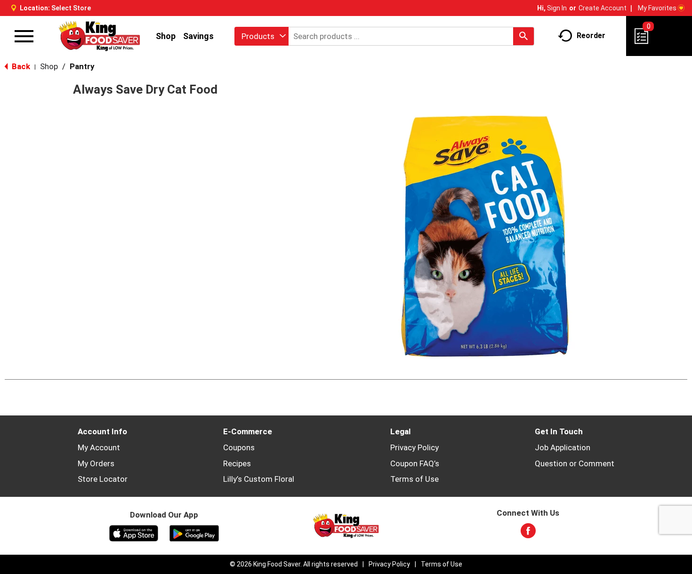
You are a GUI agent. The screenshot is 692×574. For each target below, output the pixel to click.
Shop (166, 36)
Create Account (603, 8)
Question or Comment (574, 463)
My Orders (96, 463)
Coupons (239, 447)
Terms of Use (414, 479)
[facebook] (528, 533)
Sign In (557, 8)
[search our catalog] (523, 36)
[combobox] (261, 36)
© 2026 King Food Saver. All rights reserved (294, 564)
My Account (99, 447)
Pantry (82, 66)
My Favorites (657, 8)
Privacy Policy (414, 447)
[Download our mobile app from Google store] (194, 532)
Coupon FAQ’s (414, 463)
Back (20, 66)
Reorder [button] (591, 35)
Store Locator (103, 479)
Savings (198, 36)
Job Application (562, 447)
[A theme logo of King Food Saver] (99, 36)
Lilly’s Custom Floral (258, 479)
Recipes (237, 463)
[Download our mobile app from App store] (134, 532)
